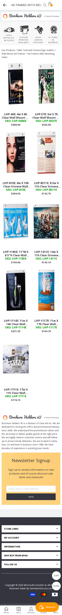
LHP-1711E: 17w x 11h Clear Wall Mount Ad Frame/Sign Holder (15, 391)
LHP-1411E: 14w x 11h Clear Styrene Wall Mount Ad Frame (46, 253)
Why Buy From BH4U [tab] (16, 555)
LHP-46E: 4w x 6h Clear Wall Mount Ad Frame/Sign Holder (16, 116)
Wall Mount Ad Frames (13, 53)
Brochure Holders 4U (35, 585)
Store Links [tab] (11, 529)
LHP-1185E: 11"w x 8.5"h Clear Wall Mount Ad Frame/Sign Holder (15, 253)
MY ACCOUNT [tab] (11, 538)
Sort (56, 575)
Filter (56, 585)
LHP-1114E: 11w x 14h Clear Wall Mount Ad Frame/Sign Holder (15, 322)
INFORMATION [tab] (12, 547)
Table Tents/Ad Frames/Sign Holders (35, 50)
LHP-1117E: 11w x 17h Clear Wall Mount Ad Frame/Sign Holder (46, 322)
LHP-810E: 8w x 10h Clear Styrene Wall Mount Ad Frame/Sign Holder (16, 184)
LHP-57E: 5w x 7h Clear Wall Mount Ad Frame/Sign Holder (46, 116)
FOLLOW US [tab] (10, 564)
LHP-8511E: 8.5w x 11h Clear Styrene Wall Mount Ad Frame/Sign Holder (46, 184)
